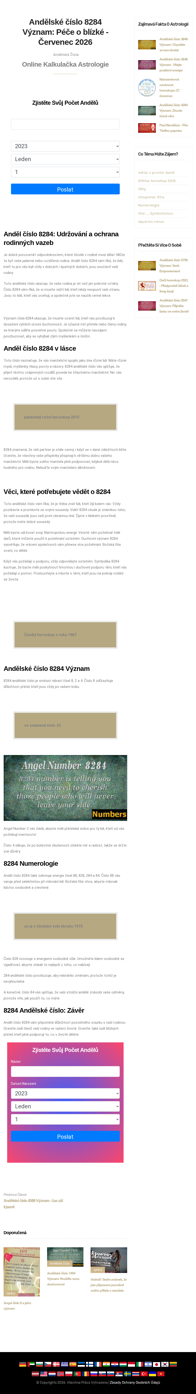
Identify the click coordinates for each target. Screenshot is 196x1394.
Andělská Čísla (66, 55)
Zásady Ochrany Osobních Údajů (135, 1383)
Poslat (65, 189)
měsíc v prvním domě (156, 172)
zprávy (10, 1293)
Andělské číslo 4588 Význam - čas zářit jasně (33, 1201)
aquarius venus (151, 221)
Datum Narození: (24, 136)
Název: (16, 114)
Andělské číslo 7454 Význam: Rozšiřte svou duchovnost (63, 1278)
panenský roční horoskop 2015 (51, 417)
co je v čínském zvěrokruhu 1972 (53, 926)
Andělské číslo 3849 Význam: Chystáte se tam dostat (173, 44)
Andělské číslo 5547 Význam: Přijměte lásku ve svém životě (174, 305)
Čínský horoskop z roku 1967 (50, 635)
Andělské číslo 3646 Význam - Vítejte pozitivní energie (173, 64)
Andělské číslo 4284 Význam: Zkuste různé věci (173, 110)
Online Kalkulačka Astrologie (65, 64)
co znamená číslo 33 (42, 725)
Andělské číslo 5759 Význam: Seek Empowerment (173, 265)
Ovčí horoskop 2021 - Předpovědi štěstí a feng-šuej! (173, 285)
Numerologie (148, 205)
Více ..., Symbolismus (155, 213)
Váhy (142, 189)
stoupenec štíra (151, 197)
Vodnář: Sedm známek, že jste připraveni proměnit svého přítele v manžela (109, 1285)
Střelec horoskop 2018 (156, 181)
